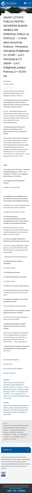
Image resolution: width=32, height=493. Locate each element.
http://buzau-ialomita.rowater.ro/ (16, 208)
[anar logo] (9, 3)
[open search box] (27, 3)
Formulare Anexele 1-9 (9, 373)
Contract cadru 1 (8, 364)
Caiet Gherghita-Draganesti (11, 360)
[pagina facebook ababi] (24, 3)
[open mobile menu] (30, 3)
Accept (9, 490)
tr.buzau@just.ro (22, 342)
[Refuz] (30, 488)
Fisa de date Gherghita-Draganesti (13, 369)
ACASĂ (5, 423)
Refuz (14, 490)
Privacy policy (21, 490)
